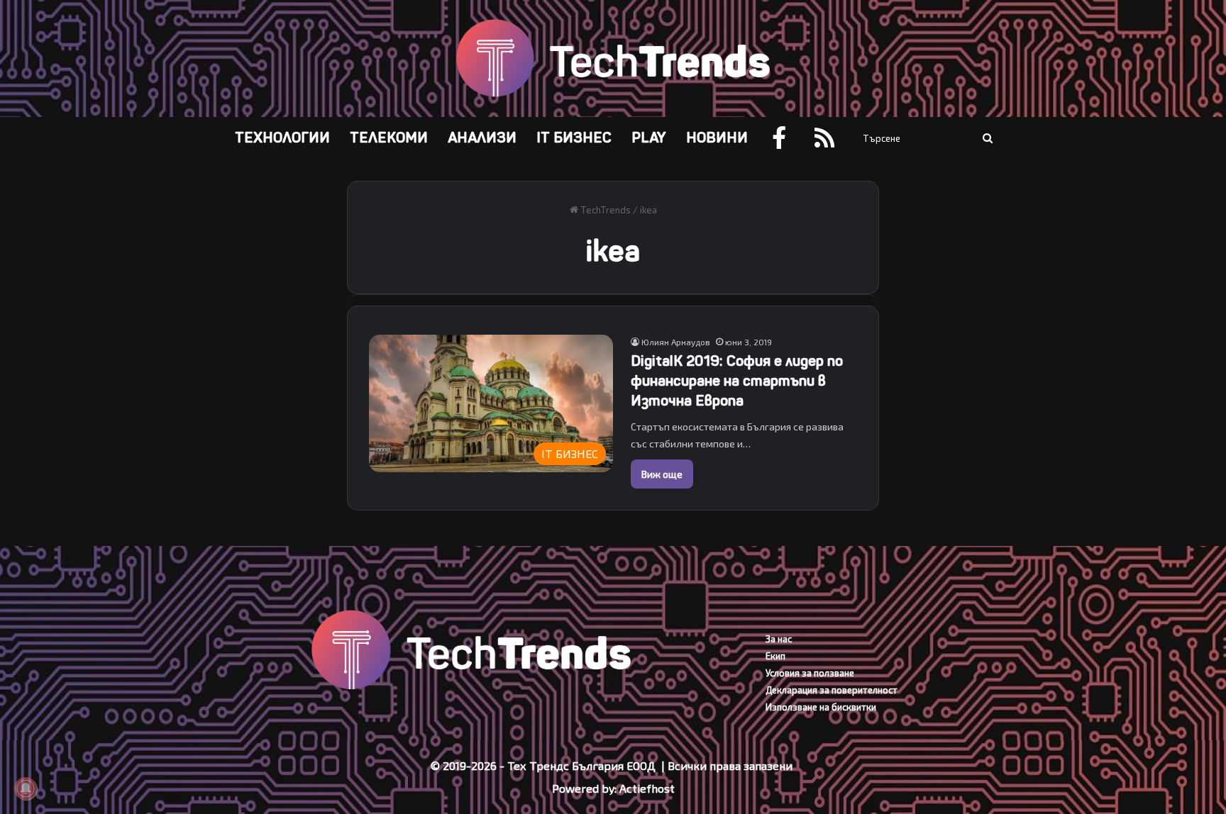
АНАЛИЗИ (482, 138)
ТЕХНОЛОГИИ (282, 138)
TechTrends (604, 210)
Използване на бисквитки (821, 707)
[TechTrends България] (612, 58)
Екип (775, 656)
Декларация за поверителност (832, 690)
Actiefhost (647, 788)
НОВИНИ (717, 138)
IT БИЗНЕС (574, 138)
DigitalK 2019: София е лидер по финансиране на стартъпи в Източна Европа (737, 381)
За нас (779, 639)
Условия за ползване (810, 673)
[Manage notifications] (25, 788)
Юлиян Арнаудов (675, 342)
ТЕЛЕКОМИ (389, 138)
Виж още (662, 474)
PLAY (648, 138)
